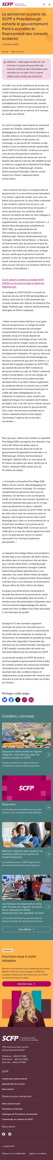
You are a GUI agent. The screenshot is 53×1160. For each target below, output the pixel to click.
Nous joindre (8, 1089)
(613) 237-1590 (20, 1056)
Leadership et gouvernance (14, 1078)
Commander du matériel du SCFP (17, 1119)
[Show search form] (44, 4)
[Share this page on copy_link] (24, 700)
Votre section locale (11, 1103)
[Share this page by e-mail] (31, 700)
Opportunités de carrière (13, 1083)
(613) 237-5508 (21, 1059)
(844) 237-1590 (19, 1062)
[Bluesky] (9, 1133)
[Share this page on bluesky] (4, 700)
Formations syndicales (12, 1108)
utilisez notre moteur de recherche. (24, 76)
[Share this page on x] (17, 700)
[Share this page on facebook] (11, 700)
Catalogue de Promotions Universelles (20, 1114)
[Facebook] (3, 1133)
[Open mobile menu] (49, 4)
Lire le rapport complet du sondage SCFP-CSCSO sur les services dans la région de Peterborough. (23, 283)
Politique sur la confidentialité (13, 1153)
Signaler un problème (38, 1153)
